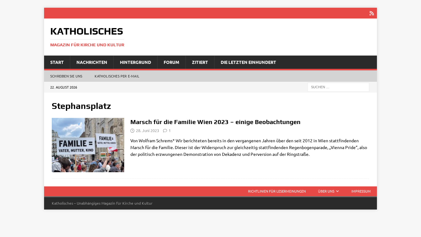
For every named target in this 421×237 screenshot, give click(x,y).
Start (57, 62)
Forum (171, 62)
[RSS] (371, 13)
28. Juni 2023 (147, 130)
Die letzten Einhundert (248, 62)
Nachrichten (91, 62)
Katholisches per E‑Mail (117, 75)
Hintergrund (135, 62)
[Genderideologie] (88, 145)
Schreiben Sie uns (66, 75)
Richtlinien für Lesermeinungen (277, 191)
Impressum (361, 191)
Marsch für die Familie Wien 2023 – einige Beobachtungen (215, 121)
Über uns (326, 191)
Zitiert (200, 62)
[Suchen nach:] (338, 86)
